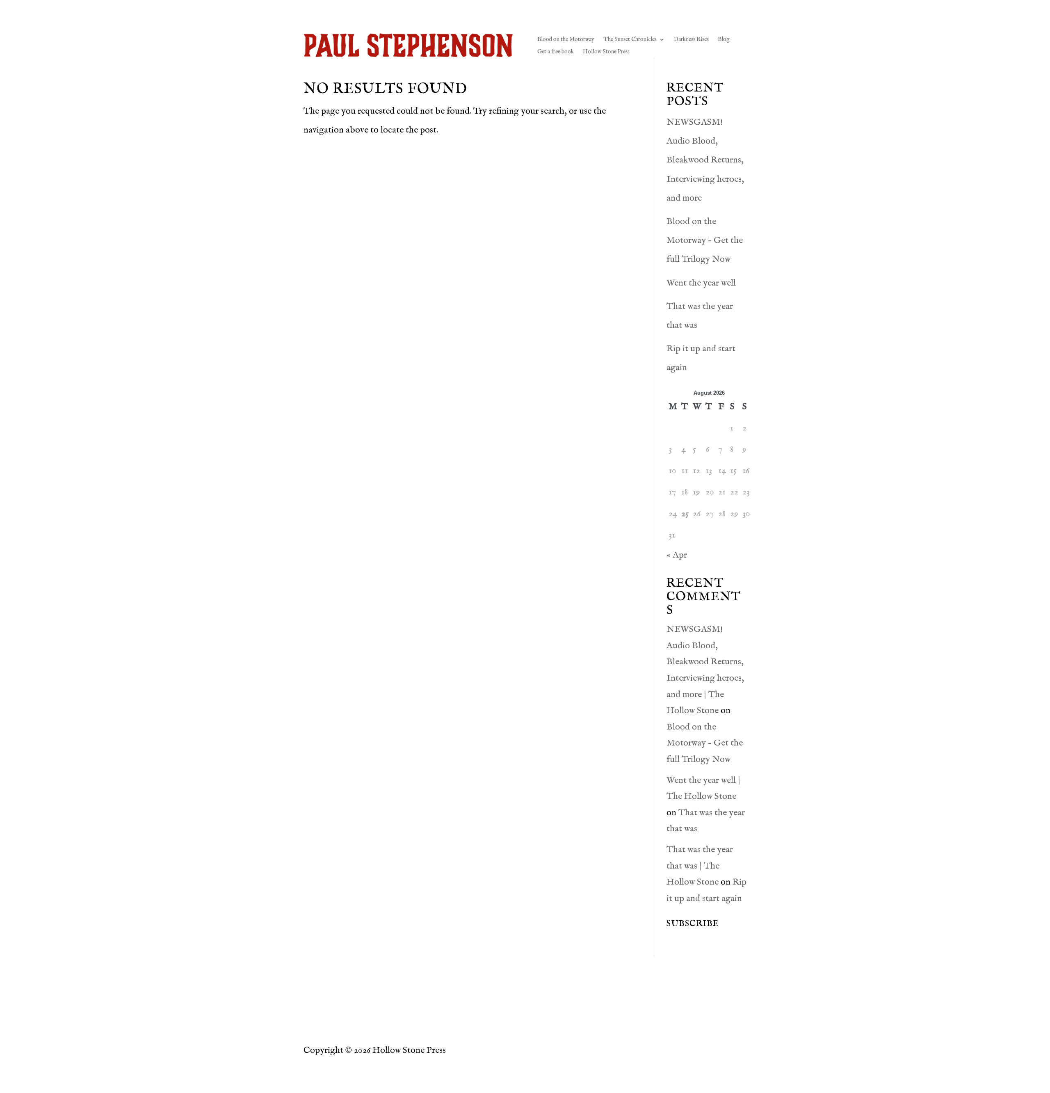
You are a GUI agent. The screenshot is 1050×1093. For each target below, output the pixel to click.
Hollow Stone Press (606, 52)
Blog (724, 40)
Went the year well (701, 283)
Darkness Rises (691, 40)
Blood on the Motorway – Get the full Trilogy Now (705, 240)
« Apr (677, 555)
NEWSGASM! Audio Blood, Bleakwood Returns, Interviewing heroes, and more (705, 160)
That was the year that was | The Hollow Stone (700, 866)
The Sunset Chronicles (630, 40)
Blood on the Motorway (565, 40)
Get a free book (555, 52)
